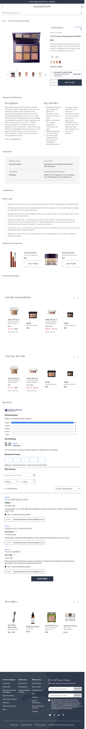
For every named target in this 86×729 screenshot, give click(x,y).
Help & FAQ (6, 687)
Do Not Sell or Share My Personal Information (61, 725)
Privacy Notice (14, 725)
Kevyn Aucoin (56, 33)
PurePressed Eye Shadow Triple (13, 322)
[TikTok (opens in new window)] (58, 714)
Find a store (77, 74)
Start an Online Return (10, 699)
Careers (34, 697)
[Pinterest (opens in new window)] (63, 714)
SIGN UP (77, 689)
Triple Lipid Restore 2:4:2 (68, 629)
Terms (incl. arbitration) (56, 708)
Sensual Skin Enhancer (69, 255)
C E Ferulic (29, 629)
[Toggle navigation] (2, 6)
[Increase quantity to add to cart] (57, 82)
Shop (4, 21)
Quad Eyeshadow (32, 325)
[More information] (80, 29)
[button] (82, 6)
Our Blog (35, 711)
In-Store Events (37, 690)
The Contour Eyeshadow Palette (18, 21)
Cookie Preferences (26, 725)
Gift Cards (6, 703)
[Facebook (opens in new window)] (54, 714)
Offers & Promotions (9, 706)
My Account (22, 683)
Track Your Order (8, 696)
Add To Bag (33, 264)
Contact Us (6, 683)
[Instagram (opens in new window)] (50, 714)
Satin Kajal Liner (13, 629)
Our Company (36, 683)
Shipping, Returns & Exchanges (9, 691)
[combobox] (66, 57)
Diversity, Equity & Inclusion (38, 707)
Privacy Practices (68, 704)
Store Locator (36, 687)
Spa (33, 694)
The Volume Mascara (31, 255)
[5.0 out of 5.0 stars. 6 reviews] (78, 27)
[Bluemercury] (42, 6)
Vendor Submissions (36, 702)
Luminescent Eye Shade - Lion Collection (50, 628)
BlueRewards (23, 687)
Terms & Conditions (40, 725)
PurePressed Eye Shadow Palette (51, 322)
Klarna (5, 709)
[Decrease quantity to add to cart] (51, 82)
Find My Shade (56, 66)
